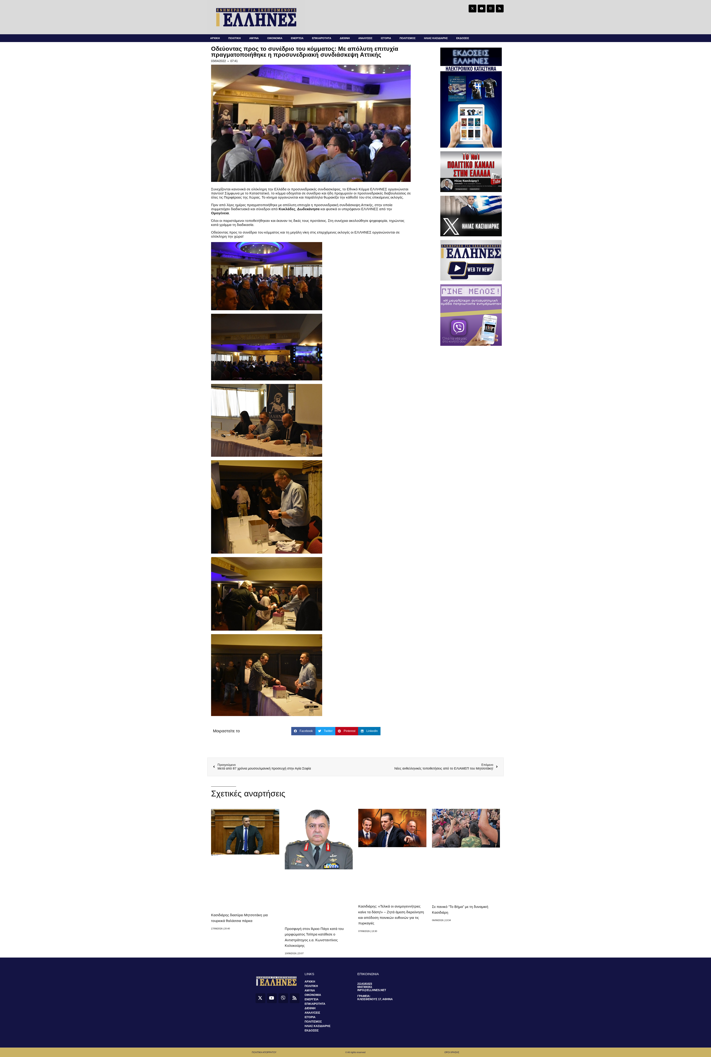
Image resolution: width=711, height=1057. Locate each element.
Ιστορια (386, 38)
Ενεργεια (297, 38)
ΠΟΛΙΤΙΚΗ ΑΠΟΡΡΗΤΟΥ (264, 1052)
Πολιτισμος (407, 38)
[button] (303, 731)
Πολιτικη (234, 38)
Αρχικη (215, 38)
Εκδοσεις (462, 38)
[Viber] (491, 8)
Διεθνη (345, 38)
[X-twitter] (472, 8)
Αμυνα (254, 38)
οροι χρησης (451, 1052)
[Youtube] (481, 8)
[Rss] (500, 8)
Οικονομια (274, 38)
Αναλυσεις (365, 38)
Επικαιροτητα (321, 38)
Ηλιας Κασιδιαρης (436, 38)
